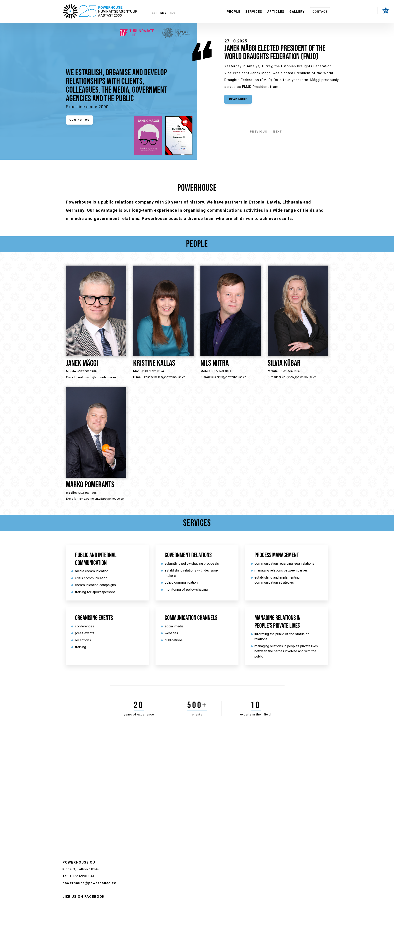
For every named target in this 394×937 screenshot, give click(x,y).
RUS (172, 12)
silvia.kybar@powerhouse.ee (297, 377)
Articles (275, 11)
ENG (163, 12)
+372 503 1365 (87, 492)
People (233, 11)
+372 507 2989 (87, 371)
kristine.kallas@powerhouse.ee (164, 377)
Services (253, 11)
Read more (238, 99)
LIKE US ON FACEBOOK (83, 897)
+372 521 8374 (154, 371)
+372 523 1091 (221, 371)
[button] (254, 129)
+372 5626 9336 (289, 371)
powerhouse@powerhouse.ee (89, 883)
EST (154, 12)
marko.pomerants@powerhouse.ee (100, 498)
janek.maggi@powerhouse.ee (96, 377)
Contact (320, 11)
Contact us (79, 119)
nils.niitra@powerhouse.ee (228, 377)
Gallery (297, 11)
